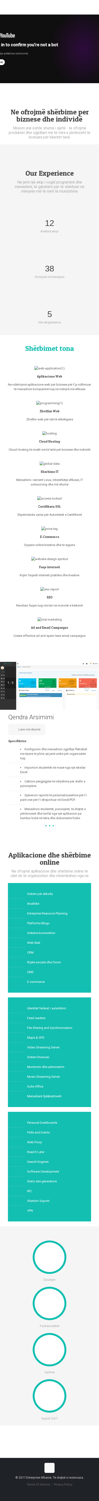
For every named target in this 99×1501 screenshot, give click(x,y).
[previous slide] (10, 672)
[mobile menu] (92, 7)
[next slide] (10, 693)
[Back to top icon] (49, 1468)
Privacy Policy (63, 1484)
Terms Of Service (38, 1484)
